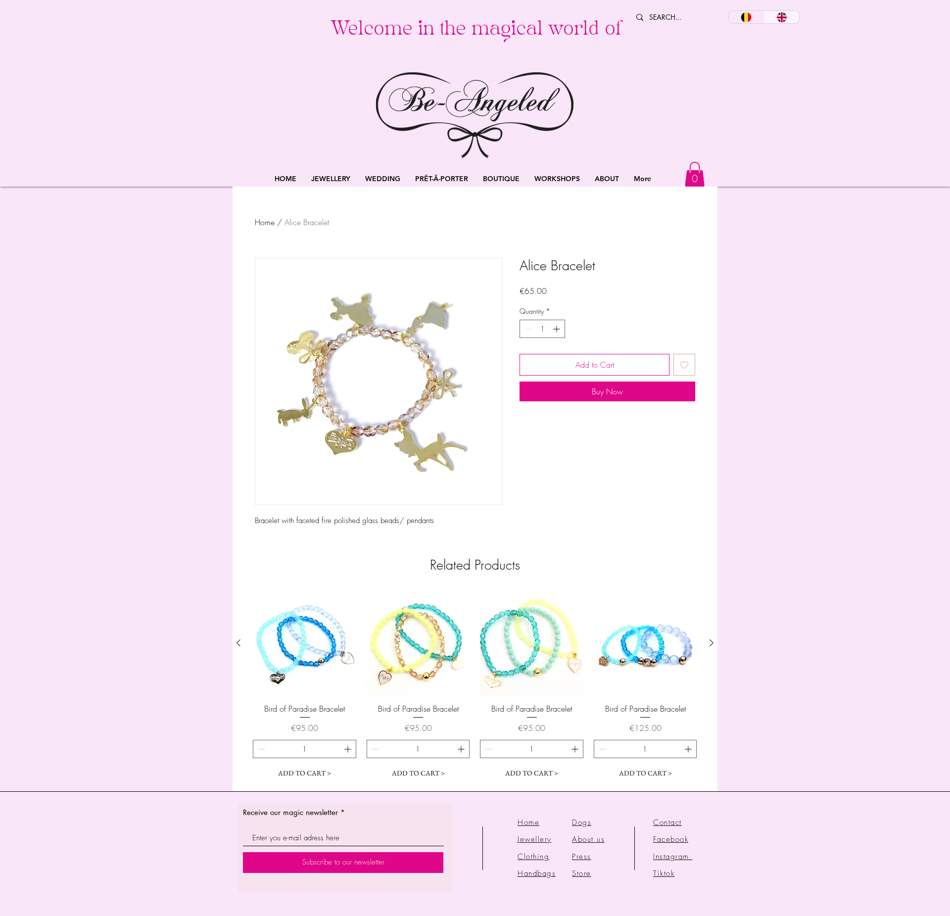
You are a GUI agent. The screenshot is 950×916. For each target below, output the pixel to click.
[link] (694, 174)
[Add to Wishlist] (684, 365)
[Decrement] (527, 328)
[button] (331, 179)
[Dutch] (746, 17)
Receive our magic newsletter (290, 812)
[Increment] (557, 328)
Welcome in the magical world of (476, 31)
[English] (782, 17)
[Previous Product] (238, 643)
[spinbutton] (542, 328)
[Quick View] (305, 643)
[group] (475, 687)
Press (581, 857)
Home (265, 222)
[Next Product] (711, 643)
